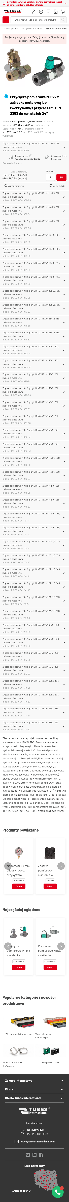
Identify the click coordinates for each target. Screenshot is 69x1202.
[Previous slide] (8, 68)
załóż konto (53, 37)
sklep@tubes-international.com (38, 1141)
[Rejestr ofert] (56, 12)
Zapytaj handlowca (16, 186)
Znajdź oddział (20, 1190)
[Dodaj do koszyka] (61, 177)
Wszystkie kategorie (32, 28)
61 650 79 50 (35, 1130)
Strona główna (10, 28)
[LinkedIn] (34, 1155)
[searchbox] (35, 19)
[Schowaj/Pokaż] (63, 147)
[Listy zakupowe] (48, 12)
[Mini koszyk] (63, 12)
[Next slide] (61, 68)
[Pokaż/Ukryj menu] (6, 19)
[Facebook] (41, 1155)
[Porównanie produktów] (41, 12)
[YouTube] (28, 1155)
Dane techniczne (11, 163)
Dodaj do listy (59, 186)
